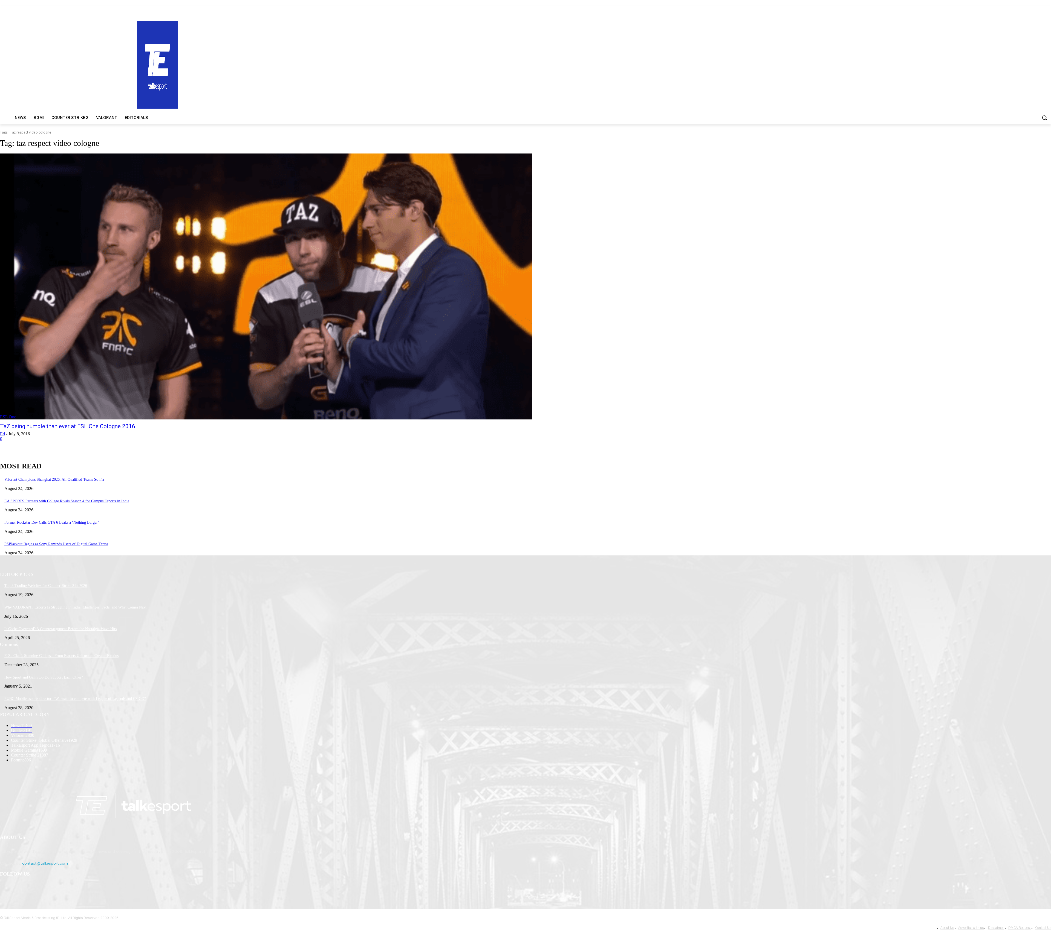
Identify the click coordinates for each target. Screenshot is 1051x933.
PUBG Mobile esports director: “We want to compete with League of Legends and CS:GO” (75, 699)
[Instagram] (19, 888)
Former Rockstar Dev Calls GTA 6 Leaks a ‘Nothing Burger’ (51, 522)
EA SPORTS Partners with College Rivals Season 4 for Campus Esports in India (66, 501)
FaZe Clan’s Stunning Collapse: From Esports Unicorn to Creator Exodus (61, 656)
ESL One (8, 417)
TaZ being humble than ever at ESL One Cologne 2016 (67, 426)
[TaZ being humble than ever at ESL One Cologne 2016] (266, 286)
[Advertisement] (683, 64)
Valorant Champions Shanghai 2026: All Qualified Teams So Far (54, 479)
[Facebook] (5, 888)
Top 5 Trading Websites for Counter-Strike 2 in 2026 (45, 586)
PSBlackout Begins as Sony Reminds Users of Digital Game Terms (56, 544)
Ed (2, 433)
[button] (1044, 117)
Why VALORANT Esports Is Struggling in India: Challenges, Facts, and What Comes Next (75, 607)
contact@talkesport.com (45, 863)
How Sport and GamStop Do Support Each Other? (43, 677)
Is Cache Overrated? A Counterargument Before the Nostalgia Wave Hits (60, 629)
